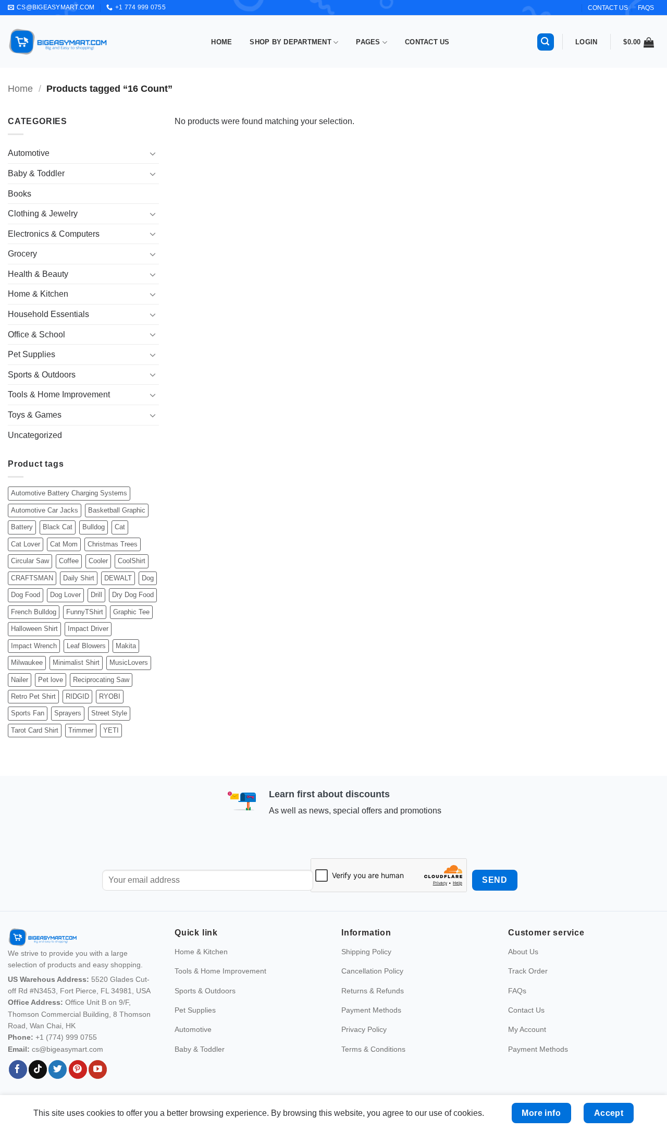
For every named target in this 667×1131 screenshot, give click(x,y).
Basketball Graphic (116, 510)
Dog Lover (65, 595)
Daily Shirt (78, 578)
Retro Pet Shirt (33, 696)
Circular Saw (30, 561)
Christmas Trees (113, 544)
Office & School (36, 334)
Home (221, 42)
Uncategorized (35, 435)
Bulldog (93, 527)
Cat (120, 527)
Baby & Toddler (36, 173)
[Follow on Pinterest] (78, 1069)
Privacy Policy (364, 1029)
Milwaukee (27, 662)
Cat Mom (64, 544)
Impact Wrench (34, 646)
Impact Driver (88, 629)
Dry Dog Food (133, 595)
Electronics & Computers (54, 233)
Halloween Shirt (34, 629)
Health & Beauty (38, 274)
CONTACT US (608, 7)
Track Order (528, 971)
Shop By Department (290, 42)
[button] (545, 42)
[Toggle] (152, 153)
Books (19, 193)
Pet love (50, 680)
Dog (148, 578)
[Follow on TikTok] (38, 1069)
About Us (523, 951)
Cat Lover (25, 544)
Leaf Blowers (86, 646)
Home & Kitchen (38, 293)
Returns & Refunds (372, 991)
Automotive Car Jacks (44, 510)
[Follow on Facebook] (18, 1069)
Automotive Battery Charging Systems (69, 493)
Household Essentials (48, 314)
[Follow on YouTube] (98, 1069)
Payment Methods (371, 1010)
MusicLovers (128, 662)
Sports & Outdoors (42, 374)
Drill (96, 595)
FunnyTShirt (84, 612)
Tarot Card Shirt (34, 730)
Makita (126, 646)
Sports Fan (27, 713)
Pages (368, 42)
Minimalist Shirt (76, 662)
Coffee (69, 561)
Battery (22, 527)
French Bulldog (33, 612)
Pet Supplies (31, 354)
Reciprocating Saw (101, 680)
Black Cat (57, 527)
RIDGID (77, 696)
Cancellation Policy (372, 971)
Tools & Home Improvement (59, 394)
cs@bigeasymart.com (67, 1049)
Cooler (98, 561)
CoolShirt (131, 561)
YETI (111, 730)
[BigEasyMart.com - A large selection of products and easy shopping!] (58, 41)
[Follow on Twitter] (57, 1069)
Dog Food (25, 595)
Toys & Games (34, 414)
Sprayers (67, 713)
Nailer (19, 680)
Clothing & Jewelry (43, 213)
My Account (527, 1029)
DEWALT (118, 578)
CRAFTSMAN (32, 578)
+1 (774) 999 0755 (66, 1037)
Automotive (29, 153)
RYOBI (109, 696)
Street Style (109, 713)
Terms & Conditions (373, 1049)
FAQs (646, 7)
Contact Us (427, 42)
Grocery (22, 253)
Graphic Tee (131, 612)
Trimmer (80, 730)
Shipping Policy (366, 951)
